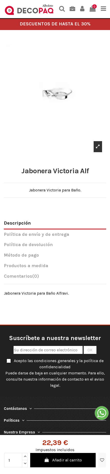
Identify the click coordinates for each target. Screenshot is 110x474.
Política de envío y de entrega (36, 234)
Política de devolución (28, 244)
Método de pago (21, 255)
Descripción (17, 223)
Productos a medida (26, 265)
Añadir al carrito (67, 460)
